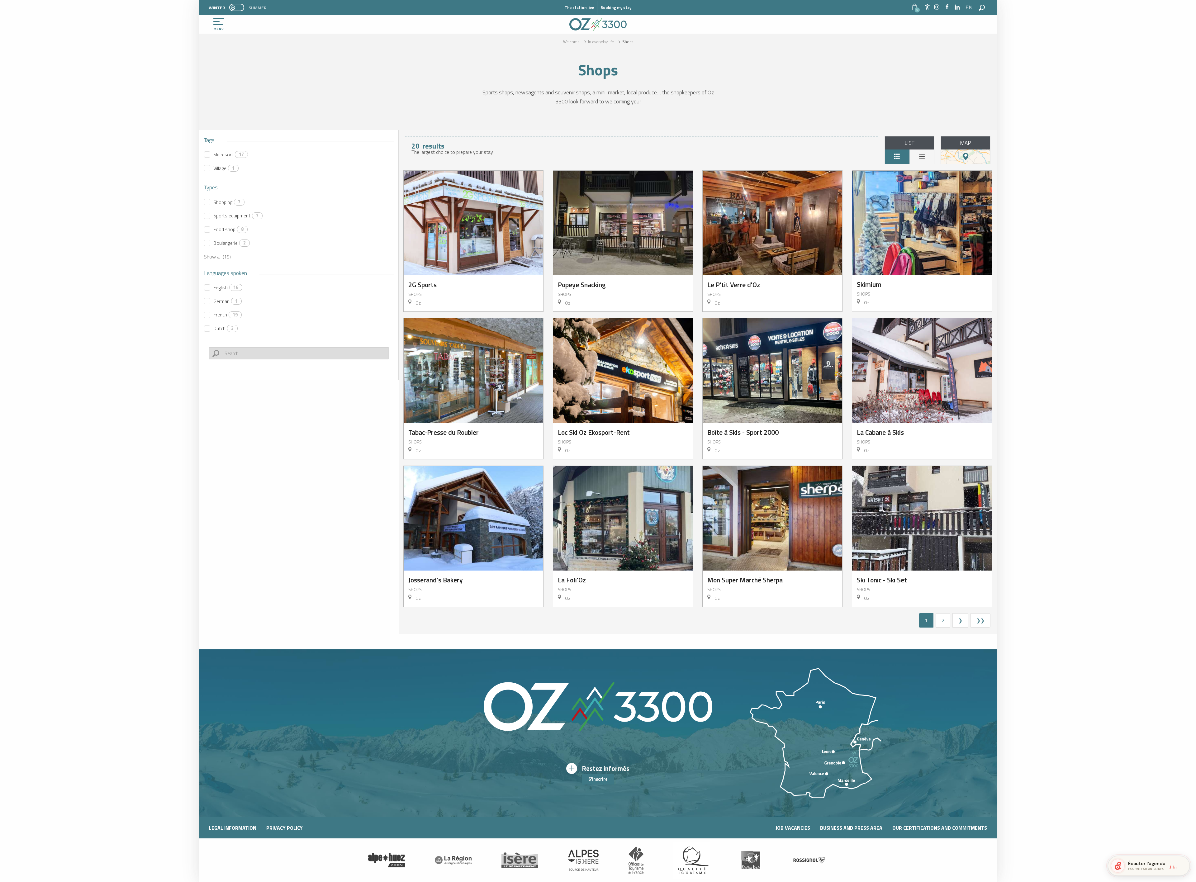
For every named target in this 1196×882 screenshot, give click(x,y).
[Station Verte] (750, 860)
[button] (969, 7)
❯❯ (980, 620)
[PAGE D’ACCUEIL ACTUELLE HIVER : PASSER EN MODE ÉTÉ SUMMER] (236, 7)
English (225, 287)
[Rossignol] (809, 860)
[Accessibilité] (927, 6)
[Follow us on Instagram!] (937, 7)
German (225, 301)
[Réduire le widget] (1182, 866)
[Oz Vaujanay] (386, 860)
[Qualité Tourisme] (691, 860)
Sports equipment (236, 215)
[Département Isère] (519, 860)
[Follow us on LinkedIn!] (957, 7)
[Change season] (238, 7)
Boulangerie (229, 243)
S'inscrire (598, 779)
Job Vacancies (793, 828)
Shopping (226, 202)
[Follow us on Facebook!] (947, 7)
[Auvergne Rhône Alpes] (453, 860)
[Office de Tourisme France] (636, 860)
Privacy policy (284, 828)
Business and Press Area (851, 828)
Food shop (228, 229)
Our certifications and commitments (939, 828)
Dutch (223, 328)
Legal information (232, 828)
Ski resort (228, 154)
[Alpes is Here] (583, 860)
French (225, 314)
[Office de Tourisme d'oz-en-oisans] (598, 24)
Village (224, 168)
